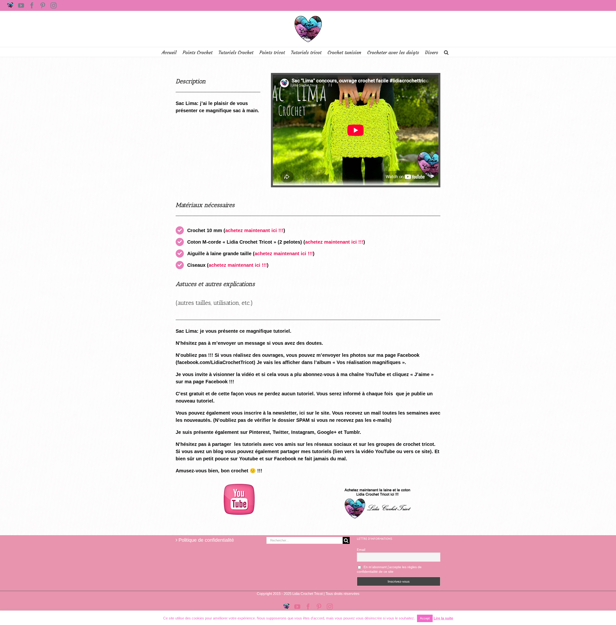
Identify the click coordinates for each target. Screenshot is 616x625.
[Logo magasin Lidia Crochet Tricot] (377, 486)
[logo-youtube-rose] (239, 486)
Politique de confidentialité (206, 540)
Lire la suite (443, 618)
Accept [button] (425, 618)
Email (361, 550)
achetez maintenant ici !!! (254, 230)
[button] (446, 52)
